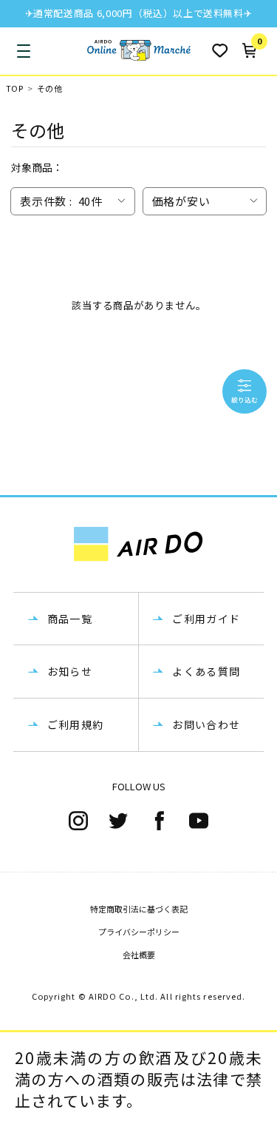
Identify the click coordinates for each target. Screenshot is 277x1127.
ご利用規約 (75, 724)
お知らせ (70, 671)
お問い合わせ (206, 724)
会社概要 (139, 955)
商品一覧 (70, 618)
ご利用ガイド (206, 618)
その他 (49, 88)
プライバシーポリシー (138, 932)
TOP (14, 88)
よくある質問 (206, 671)
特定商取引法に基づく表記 (139, 909)
